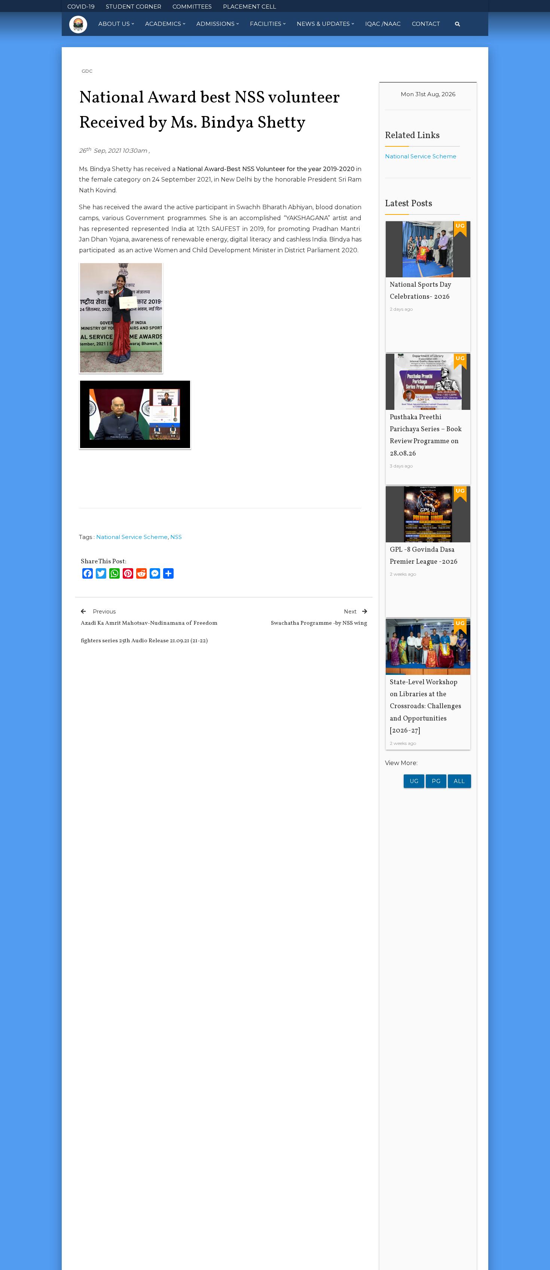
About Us (114, 23)
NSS (176, 536)
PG (436, 781)
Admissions (215, 23)
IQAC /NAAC (383, 23)
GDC (87, 71)
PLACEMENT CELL (249, 6)
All (459, 781)
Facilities (265, 23)
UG (414, 781)
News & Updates (323, 23)
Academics (163, 23)
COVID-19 (81, 6)
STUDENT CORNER (133, 6)
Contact (426, 23)
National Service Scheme (132, 536)
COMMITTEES (192, 6)
